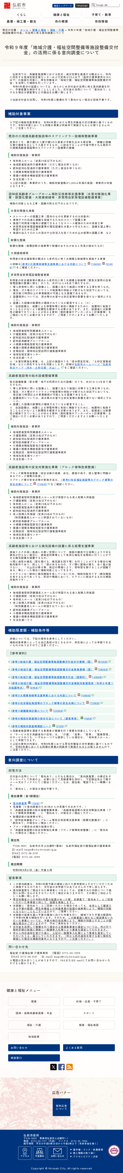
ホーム (24, 30)
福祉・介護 (57, 30)
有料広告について (61, 1107)
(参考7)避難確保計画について (37, 711)
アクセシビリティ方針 (85, 1156)
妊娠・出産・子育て (89, 1001)
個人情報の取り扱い (84, 1153)
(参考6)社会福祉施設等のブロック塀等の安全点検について (55, 703)
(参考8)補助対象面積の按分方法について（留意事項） (51, 718)
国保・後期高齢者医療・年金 (34, 1013)
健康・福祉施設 (89, 1025)
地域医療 (34, 1036)
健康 (34, 1001)
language (82, 5)
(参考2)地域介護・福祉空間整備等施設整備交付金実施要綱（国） (59, 669)
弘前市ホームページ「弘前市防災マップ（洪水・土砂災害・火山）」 (60, 365)
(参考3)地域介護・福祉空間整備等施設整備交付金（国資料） (57, 677)
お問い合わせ (19, 1048)
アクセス (24, 1156)
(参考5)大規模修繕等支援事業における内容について (61, 264)
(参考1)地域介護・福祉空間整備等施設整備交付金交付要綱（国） (59, 662)
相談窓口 (16, 1058)
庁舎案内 (39, 1156)
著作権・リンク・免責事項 (88, 1149)
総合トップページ (63, 5)
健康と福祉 (39, 30)
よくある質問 (74, 1048)
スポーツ (88, 1013)
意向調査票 (26, 803)
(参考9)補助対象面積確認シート (37, 726)
